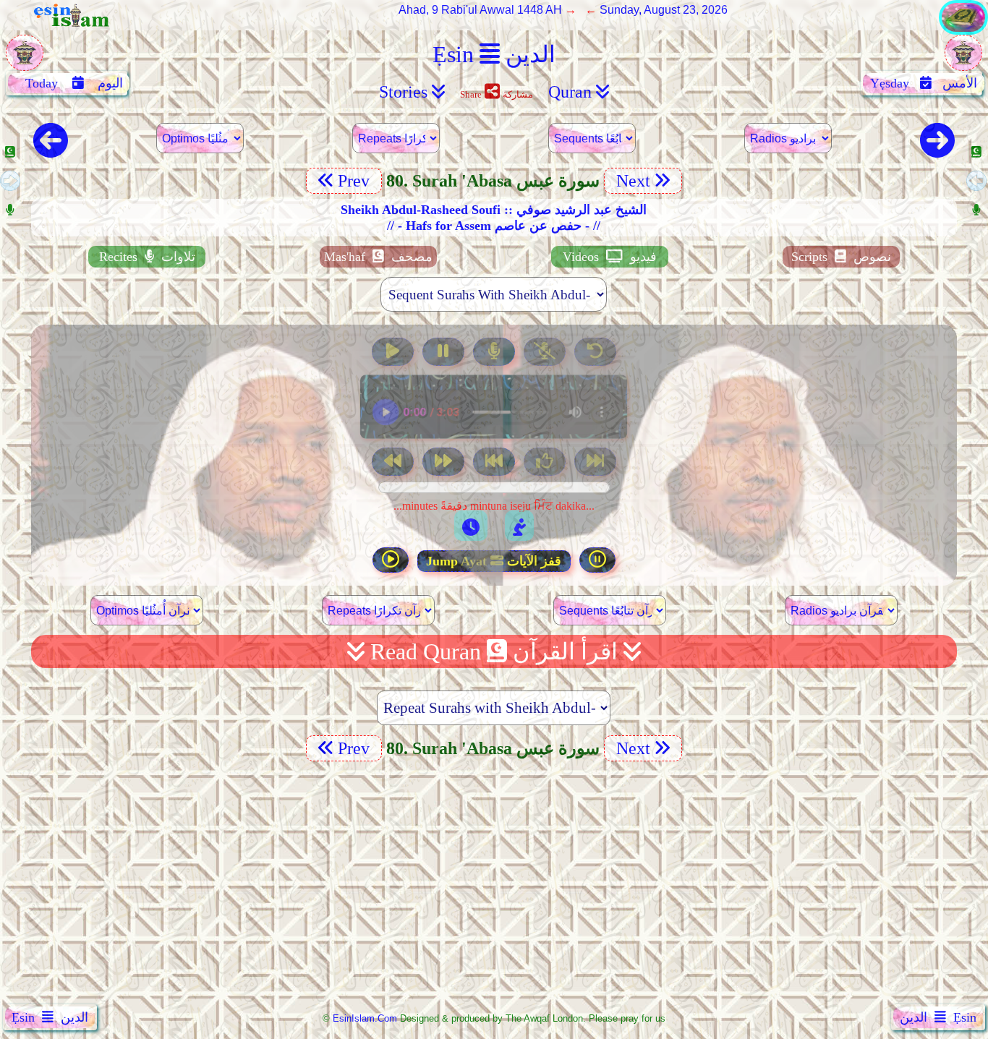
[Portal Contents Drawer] (495, 463)
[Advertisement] (494, 885)
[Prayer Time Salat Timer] (519, 525)
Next (631, 180)
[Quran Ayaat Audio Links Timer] (470, 525)
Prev (355, 180)
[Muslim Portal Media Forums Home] (24, 60)
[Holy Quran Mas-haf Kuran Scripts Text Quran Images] (963, 31)
